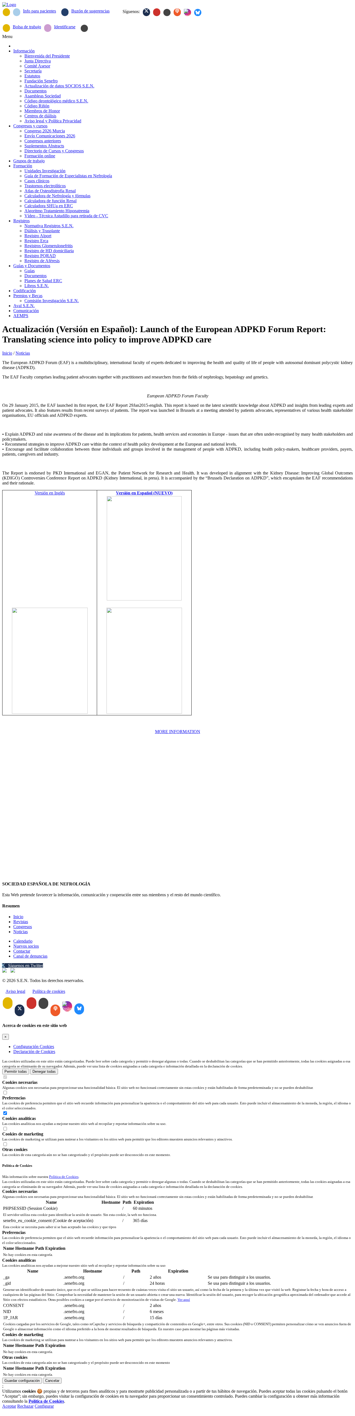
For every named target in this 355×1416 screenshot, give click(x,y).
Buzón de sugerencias (90, 11)
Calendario (22, 941)
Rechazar (25, 1406)
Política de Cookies (63, 1177)
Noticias (23, 353)
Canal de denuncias (30, 956)
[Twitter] (146, 12)
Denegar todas (44, 1071)
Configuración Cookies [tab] (33, 1046)
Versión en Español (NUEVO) (144, 493)
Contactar (21, 951)
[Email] (6, 12)
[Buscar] (84, 28)
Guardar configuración (22, 1381)
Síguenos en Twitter (25, 965)
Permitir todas (15, 1071)
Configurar (44, 1406)
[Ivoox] (177, 12)
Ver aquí (184, 1300)
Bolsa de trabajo (27, 26)
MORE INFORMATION (177, 731)
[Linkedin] (167, 12)
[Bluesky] (197, 12)
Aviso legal (15, 991)
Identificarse (64, 26)
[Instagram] (187, 12)
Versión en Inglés (50, 493)
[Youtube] (156, 12)
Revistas (20, 921)
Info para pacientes (39, 11)
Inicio (7, 353)
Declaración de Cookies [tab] (34, 1051)
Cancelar (52, 1381)
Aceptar (9, 1406)
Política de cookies (48, 991)
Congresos (22, 926)
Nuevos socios (26, 946)
